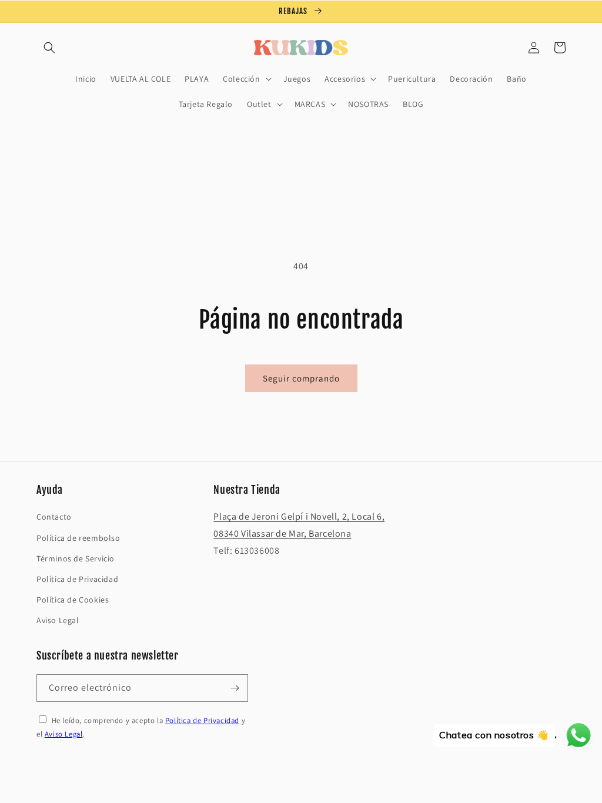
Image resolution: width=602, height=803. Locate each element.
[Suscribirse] (235, 688)
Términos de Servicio (75, 558)
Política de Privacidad (77, 579)
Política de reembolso (78, 538)
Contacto (54, 516)
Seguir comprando (301, 378)
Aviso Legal (57, 620)
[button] (49, 48)
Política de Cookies (72, 599)
